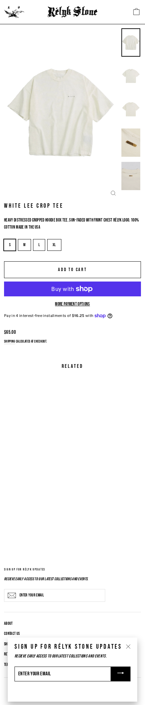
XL (54, 244)
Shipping (9, 341)
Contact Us (12, 633)
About (8, 623)
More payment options (72, 304)
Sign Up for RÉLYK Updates (24, 569)
